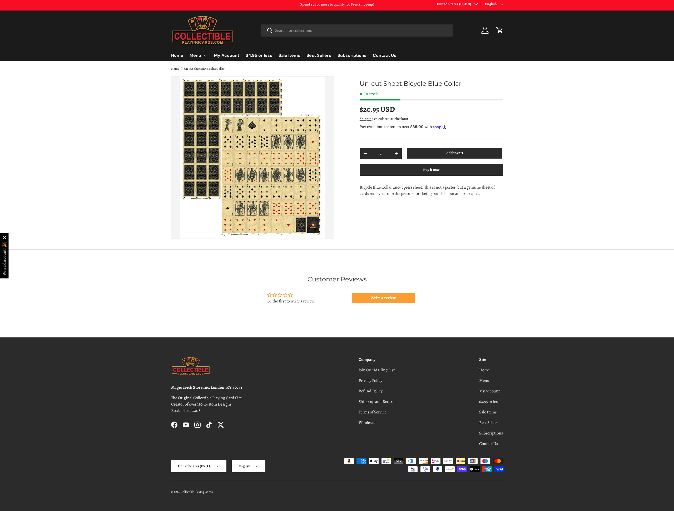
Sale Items (289, 55)
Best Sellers (318, 55)
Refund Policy (371, 391)
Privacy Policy (370, 380)
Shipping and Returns (377, 401)
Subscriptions (352, 55)
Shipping (366, 118)
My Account (226, 55)
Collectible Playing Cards (197, 492)
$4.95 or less (259, 55)
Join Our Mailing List (377, 370)
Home (177, 55)
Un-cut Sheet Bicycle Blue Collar (204, 68)
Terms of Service (372, 412)
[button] (500, 30)
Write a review (383, 298)
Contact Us (384, 55)
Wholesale (367, 423)
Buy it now (431, 169)
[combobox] (356, 30)
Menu (195, 55)
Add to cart (454, 152)
